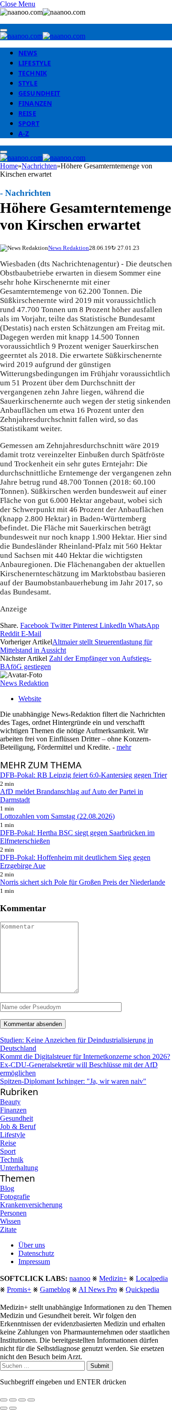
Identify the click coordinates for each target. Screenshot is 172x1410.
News (28, 53)
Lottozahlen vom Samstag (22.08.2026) (57, 816)
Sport (28, 123)
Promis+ (19, 1289)
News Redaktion (68, 247)
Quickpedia (142, 1289)
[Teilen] (13, 1400)
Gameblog (55, 1289)
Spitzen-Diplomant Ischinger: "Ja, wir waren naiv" (73, 1081)
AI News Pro (97, 1289)
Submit (99, 1365)
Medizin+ (113, 1278)
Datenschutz (36, 1253)
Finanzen (35, 103)
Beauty (10, 1102)
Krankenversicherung (31, 1205)
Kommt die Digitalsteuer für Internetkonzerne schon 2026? (85, 1056)
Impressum (34, 1261)
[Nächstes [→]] (13, 1408)
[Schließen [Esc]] (3, 1400)
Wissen (10, 1221)
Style (28, 83)
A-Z (23, 133)
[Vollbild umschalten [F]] (22, 1400)
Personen (13, 1213)
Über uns (31, 1245)
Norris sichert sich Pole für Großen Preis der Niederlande (82, 882)
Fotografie (15, 1196)
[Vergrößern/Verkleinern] (31, 1400)
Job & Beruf (18, 1126)
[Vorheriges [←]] (3, 1408)
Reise (27, 113)
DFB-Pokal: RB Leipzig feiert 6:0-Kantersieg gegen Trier (83, 775)
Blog (7, 1188)
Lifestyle (34, 63)
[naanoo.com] (42, 36)
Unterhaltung (19, 1168)
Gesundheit (39, 93)
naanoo (79, 1278)
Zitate (8, 1229)
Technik (32, 73)
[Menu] (3, 30)
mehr (124, 747)
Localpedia (152, 1278)
